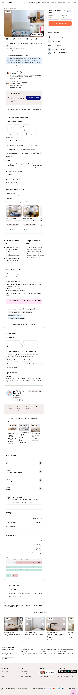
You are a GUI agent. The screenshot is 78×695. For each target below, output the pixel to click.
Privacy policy (24, 671)
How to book (10, 109)
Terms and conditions (26, 676)
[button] (69, 2)
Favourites (54, 2)
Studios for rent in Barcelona (65, 653)
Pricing (18, 109)
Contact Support (43, 676)
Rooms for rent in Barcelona (47, 653)
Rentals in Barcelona (8, 649)
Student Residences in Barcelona (8, 657)
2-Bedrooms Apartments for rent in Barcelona (65, 650)
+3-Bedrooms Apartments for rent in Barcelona (29, 654)
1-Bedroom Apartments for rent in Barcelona (47, 650)
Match (39, 2)
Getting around (36, 109)
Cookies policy (24, 674)
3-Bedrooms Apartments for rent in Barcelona (10, 654)
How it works (46, 2)
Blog (2, 676)
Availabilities (26, 109)
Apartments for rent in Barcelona (27, 650)
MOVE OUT (64, 15)
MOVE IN (51, 15)
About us (3, 674)
